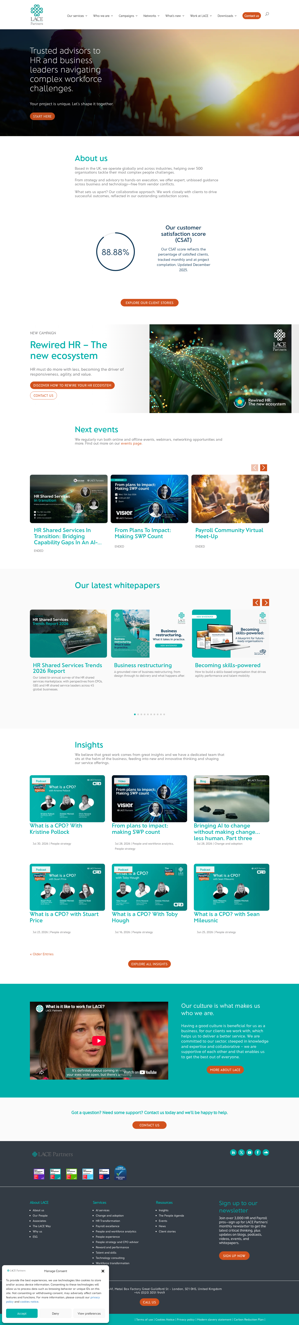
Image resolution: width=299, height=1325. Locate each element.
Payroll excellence (107, 1226)
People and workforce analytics (153, 843)
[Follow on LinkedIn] (233, 1152)
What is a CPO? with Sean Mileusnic (227, 917)
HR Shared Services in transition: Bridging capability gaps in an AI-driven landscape (66, 539)
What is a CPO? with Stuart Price (64, 917)
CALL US (149, 1302)
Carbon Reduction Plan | (249, 1319)
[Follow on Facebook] (257, 1152)
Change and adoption (228, 843)
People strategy (61, 843)
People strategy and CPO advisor (117, 1242)
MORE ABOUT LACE (225, 1070)
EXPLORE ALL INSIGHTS (149, 964)
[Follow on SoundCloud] (266, 1152)
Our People (40, 1215)
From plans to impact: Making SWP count (143, 532)
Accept (21, 1313)
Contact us (251, 15)
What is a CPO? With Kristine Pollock (56, 828)
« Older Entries (41, 954)
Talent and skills (106, 1252)
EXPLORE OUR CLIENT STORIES (150, 303)
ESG (35, 1236)
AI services (102, 1210)
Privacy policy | (187, 1319)
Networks (149, 15)
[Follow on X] (241, 1152)
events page (131, 443)
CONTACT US (43, 395)
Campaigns (126, 15)
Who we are (101, 15)
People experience (108, 1236)
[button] (103, 1271)
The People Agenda (171, 1215)
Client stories (167, 1231)
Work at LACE (199, 15)
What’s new (173, 15)
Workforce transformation (112, 1263)
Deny (55, 1313)
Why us (37, 1231)
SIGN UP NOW (234, 1256)
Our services (75, 15)
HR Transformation (108, 1220)
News (162, 1226)
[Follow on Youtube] (249, 1152)
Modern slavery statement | (215, 1319)
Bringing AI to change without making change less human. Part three (224, 831)
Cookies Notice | (166, 1319)
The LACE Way (42, 1226)
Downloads (225, 15)
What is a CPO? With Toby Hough (145, 917)
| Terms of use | (145, 1319)
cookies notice (29, 1301)
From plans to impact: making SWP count (140, 828)
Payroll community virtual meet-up (229, 532)
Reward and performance (112, 1247)
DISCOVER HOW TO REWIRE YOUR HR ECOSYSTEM (72, 385)
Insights (163, 1210)
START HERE (42, 116)
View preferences (89, 1313)
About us (38, 1210)
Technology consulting (110, 1257)
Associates (39, 1220)
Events (163, 1220)
